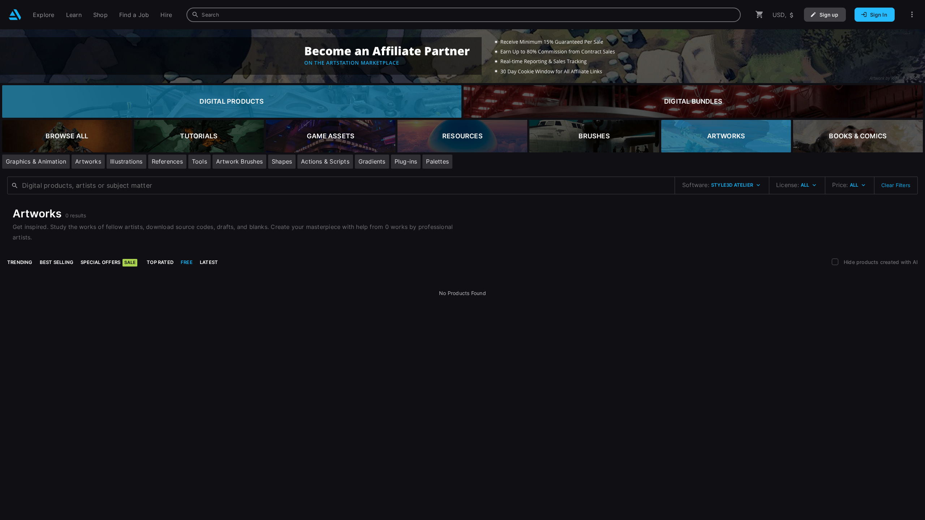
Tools (199, 161)
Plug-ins (406, 161)
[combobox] (463, 15)
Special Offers (108, 262)
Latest (209, 262)
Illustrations (126, 161)
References (167, 161)
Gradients (372, 161)
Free (187, 262)
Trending (20, 262)
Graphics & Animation (36, 161)
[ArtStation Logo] (15, 14)
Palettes (437, 161)
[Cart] (759, 14)
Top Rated (160, 262)
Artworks (88, 161)
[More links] (912, 14)
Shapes (282, 161)
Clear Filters (895, 185)
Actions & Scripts (325, 161)
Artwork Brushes (239, 161)
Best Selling (57, 262)
